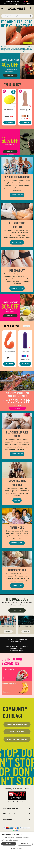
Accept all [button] (8, 843)
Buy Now (9, 122)
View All (26, 326)
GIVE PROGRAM (17, 732)
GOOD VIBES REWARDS (17, 739)
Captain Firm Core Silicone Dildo (25, 110)
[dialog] (17, 841)
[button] (2, 9)
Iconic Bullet (25, 351)
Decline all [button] (25, 843)
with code (17, 1)
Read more (15, 840)
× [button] (32, 833)
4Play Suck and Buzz (9, 351)
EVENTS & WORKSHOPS (17, 724)
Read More (8, 631)
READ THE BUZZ (17, 610)
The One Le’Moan (9, 109)
